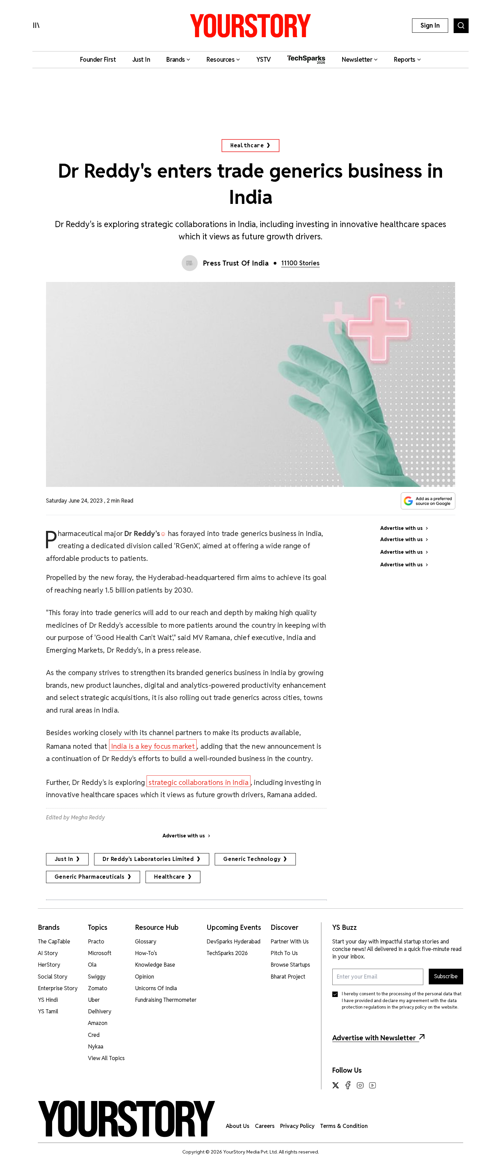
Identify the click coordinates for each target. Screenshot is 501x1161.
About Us (237, 1126)
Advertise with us (184, 836)
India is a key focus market (153, 746)
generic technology (251, 859)
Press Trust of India (236, 263)
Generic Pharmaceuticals (90, 876)
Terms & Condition (344, 1126)
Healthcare (247, 145)
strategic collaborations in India (198, 782)
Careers (265, 1126)
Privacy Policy (297, 1126)
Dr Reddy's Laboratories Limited (148, 859)
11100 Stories (300, 263)
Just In (64, 859)
